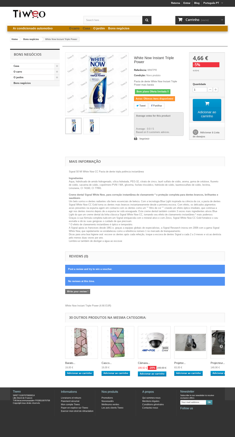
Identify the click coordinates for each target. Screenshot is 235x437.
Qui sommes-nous (151, 398)
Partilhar (157, 105)
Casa (16, 66)
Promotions (107, 398)
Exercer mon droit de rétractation (77, 411)
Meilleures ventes (110, 404)
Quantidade (199, 84)
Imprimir (144, 138)
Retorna (175, 3)
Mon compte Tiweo (70, 404)
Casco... (107, 362)
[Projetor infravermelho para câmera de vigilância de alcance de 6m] (190, 342)
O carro (18, 71)
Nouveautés (108, 401)
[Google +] (195, 413)
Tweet (142, 105)
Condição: (140, 75)
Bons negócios (22, 83)
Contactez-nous (150, 408)
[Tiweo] (44, 14)
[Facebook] (182, 413)
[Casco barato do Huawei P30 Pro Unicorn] (118, 342)
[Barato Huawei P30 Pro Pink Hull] (81, 342)
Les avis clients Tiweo (112, 408)
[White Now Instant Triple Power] (73, 126)
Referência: (140, 70)
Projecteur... (218, 362)
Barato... (70, 362)
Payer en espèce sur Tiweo (74, 408)
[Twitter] (188, 413)
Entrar (186, 3)
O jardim (19, 77)
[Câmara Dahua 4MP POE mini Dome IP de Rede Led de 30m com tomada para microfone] (154, 342)
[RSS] (207, 413)
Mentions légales (150, 401)
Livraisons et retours (71, 398)
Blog (197, 3)
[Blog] (201, 413)
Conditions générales (153, 404)
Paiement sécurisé (70, 401)
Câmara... (144, 362)
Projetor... (180, 362)
